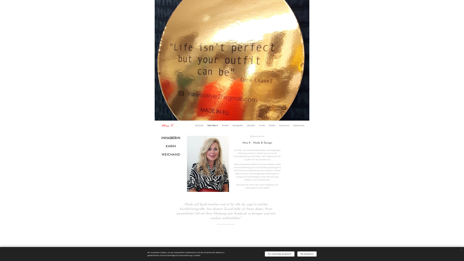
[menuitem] (199, 126)
